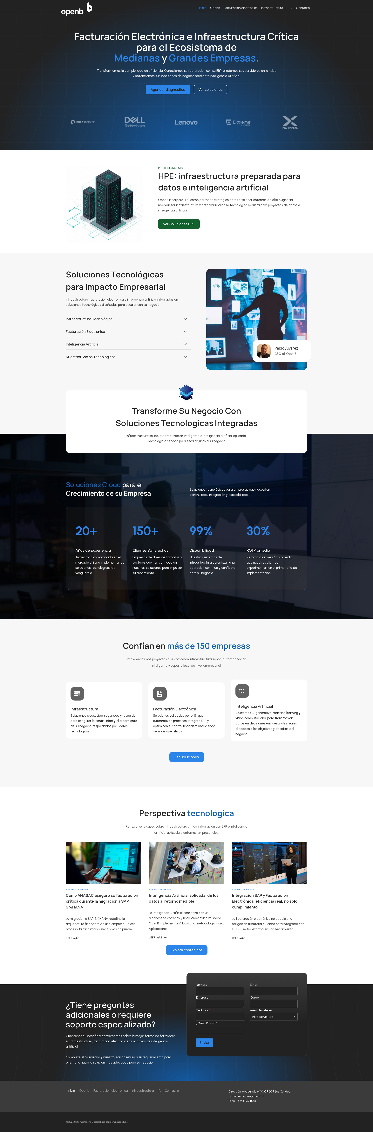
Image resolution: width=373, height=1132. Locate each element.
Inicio (202, 8)
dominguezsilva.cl (119, 1122)
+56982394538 (246, 1101)
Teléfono (203, 1010)
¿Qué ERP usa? (206, 1023)
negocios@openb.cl (251, 1096)
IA (291, 8)
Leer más (75, 938)
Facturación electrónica (241, 8)
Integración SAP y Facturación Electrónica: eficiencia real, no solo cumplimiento (264, 901)
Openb (215, 8)
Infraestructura (143, 1091)
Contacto (303, 8)
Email (254, 984)
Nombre (202, 984)
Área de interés (261, 1010)
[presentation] (103, 863)
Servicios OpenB (77, 889)
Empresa (203, 997)
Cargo (254, 997)
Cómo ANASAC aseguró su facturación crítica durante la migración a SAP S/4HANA (102, 901)
